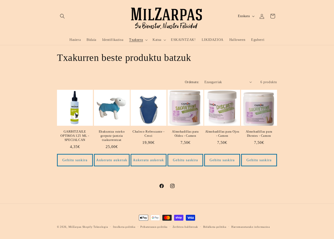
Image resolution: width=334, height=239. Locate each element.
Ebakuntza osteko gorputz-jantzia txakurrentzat (112, 136)
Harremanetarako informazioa (250, 226)
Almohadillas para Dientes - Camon (259, 133)
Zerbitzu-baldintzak (185, 226)
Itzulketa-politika (124, 226)
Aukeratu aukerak (111, 160)
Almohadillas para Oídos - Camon (185, 133)
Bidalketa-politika (214, 226)
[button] (62, 16)
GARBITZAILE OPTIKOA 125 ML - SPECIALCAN (74, 136)
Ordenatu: (192, 82)
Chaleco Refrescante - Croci (149, 133)
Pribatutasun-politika (153, 226)
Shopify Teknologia (95, 226)
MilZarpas (74, 226)
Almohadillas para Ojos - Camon (222, 133)
